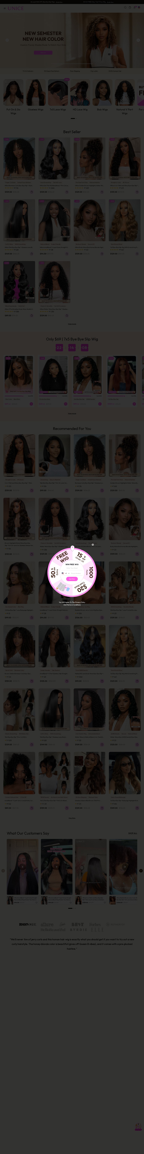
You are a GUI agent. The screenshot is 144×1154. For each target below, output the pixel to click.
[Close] (93, 545)
